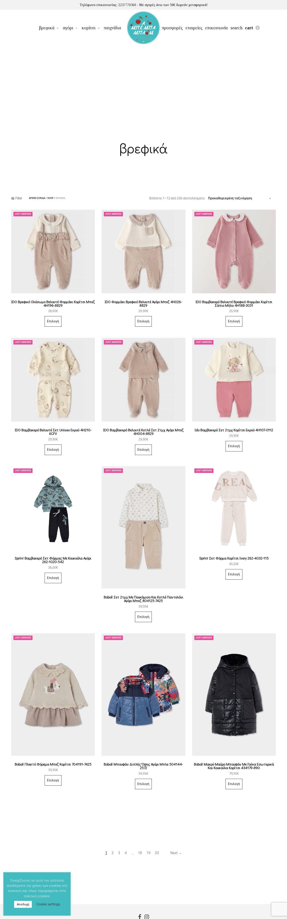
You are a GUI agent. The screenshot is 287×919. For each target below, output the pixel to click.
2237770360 (127, 5)
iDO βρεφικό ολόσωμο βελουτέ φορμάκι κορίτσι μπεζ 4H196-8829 (53, 303)
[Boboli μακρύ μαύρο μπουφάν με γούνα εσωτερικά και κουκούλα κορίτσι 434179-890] (234, 694)
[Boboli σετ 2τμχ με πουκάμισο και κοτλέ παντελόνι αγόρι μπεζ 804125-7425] (143, 527)
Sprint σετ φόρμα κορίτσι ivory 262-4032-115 (234, 558)
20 (157, 853)
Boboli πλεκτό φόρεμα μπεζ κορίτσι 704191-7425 (53, 764)
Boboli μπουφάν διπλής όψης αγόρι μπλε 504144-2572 (143, 766)
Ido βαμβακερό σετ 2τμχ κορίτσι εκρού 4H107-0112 (234, 430)
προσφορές (172, 27)
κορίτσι (89, 27)
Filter (18, 198)
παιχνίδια (112, 27)
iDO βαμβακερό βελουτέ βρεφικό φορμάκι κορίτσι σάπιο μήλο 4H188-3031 (234, 303)
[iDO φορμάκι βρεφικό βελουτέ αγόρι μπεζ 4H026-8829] (143, 251)
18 (140, 853)
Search (236, 27)
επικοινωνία (216, 27)
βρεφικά (46, 27)
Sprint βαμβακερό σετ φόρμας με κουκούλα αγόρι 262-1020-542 (53, 560)
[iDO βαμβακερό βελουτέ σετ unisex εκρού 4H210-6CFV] (53, 379)
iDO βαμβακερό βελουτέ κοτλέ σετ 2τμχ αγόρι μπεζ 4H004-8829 (143, 432)
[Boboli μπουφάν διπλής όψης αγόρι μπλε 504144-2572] (143, 694)
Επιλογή (53, 321)
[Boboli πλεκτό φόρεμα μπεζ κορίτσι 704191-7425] (53, 694)
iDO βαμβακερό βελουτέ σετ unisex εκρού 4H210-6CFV (53, 432)
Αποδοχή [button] (23, 904)
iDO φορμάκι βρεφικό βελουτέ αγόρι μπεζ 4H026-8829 (143, 303)
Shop (50, 198)
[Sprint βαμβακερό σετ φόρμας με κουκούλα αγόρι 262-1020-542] (53, 508)
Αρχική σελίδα (37, 198)
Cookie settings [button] (48, 904)
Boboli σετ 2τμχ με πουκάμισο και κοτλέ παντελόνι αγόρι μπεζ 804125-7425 (143, 599)
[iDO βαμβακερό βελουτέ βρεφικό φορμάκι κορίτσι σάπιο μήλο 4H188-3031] (234, 251)
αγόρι (68, 27)
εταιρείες (193, 27)
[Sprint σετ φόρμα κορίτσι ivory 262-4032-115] (234, 508)
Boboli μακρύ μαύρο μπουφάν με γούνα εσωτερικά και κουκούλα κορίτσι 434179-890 (234, 766)
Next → (176, 853)
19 (148, 853)
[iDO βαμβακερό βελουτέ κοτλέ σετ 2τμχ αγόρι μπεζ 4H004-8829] (143, 379)
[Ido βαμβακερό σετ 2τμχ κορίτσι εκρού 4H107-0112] (234, 379)
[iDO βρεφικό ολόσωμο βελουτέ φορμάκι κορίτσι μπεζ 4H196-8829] (53, 251)
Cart (251, 27)
